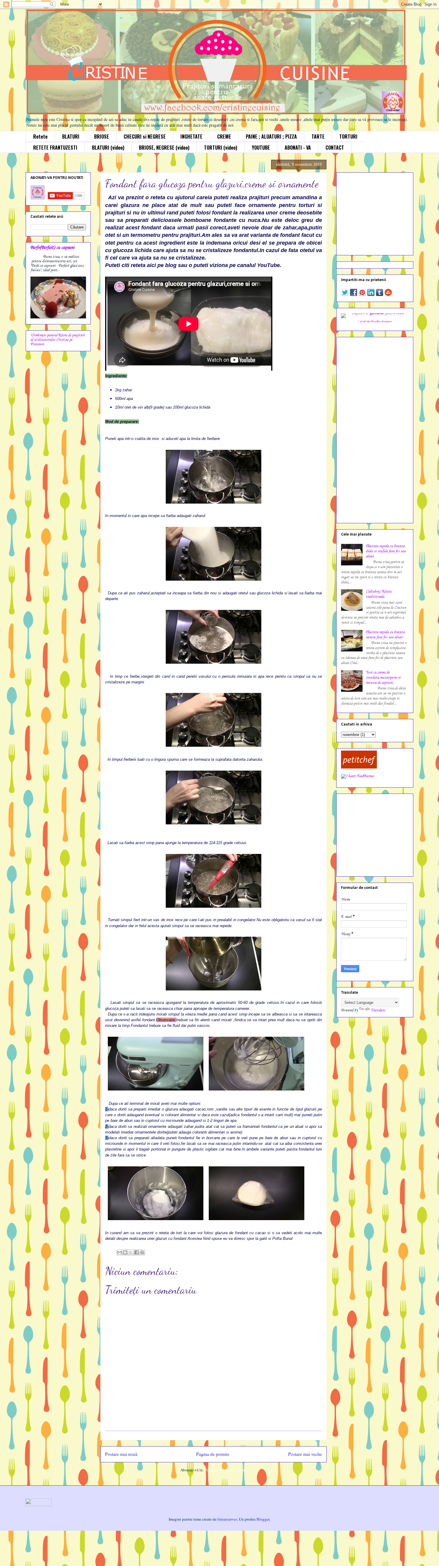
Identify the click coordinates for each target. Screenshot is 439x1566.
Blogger (263, 1519)
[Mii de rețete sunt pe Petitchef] (359, 767)
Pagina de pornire (212, 1454)
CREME (224, 136)
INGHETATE (191, 136)
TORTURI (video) (220, 147)
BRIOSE (101, 136)
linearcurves (227, 1519)
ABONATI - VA (298, 147)
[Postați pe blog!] (125, 1252)
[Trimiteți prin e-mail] (119, 1252)
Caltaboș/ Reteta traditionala (379, 594)
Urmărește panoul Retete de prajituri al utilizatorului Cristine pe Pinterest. (57, 339)
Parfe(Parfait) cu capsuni (52, 247)
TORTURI (348, 136)
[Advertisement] (378, 212)
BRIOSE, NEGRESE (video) (164, 147)
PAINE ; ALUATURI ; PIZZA (271, 136)
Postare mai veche (305, 1454)
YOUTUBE (261, 147)
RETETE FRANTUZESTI (55, 147)
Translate (378, 1010)
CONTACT (335, 147)
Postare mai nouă (121, 1454)
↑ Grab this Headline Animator (375, 321)
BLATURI (70, 136)
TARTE (318, 136)
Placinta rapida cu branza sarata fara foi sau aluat (385, 634)
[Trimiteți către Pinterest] (142, 1252)
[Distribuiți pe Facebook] (136, 1252)
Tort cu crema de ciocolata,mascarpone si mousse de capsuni (383, 677)
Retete (40, 136)
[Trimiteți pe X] (131, 1252)
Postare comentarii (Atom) (226, 1470)
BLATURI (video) (108, 147)
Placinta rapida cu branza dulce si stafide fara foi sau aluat (386, 551)
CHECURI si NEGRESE (145, 136)
